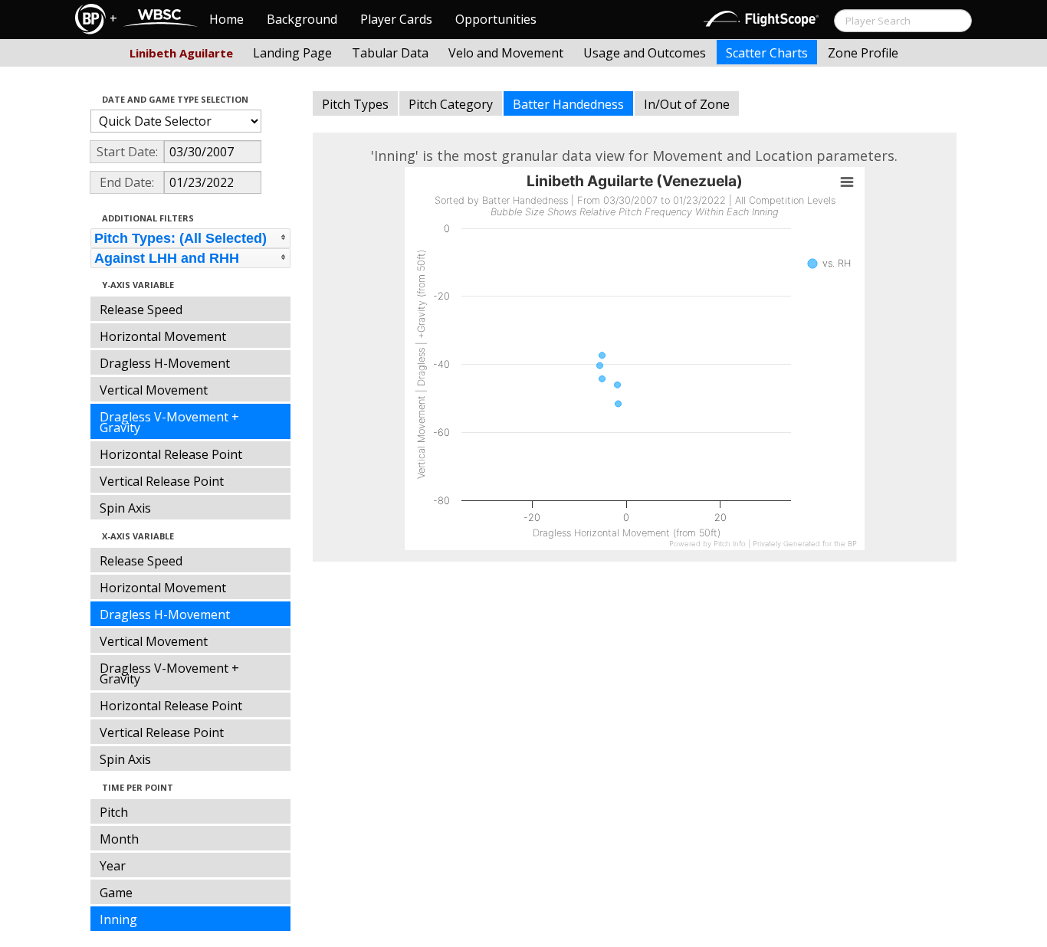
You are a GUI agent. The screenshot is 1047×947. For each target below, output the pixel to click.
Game (116, 892)
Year (113, 865)
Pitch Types (355, 104)
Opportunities (496, 19)
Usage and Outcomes (644, 52)
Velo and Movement (505, 52)
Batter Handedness (568, 104)
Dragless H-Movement (165, 363)
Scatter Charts (767, 52)
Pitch (114, 812)
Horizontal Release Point (171, 454)
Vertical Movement (154, 390)
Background (302, 19)
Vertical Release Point (162, 481)
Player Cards (396, 19)
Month (119, 839)
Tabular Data (390, 52)
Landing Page (292, 52)
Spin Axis (125, 508)
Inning (118, 919)
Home (226, 19)
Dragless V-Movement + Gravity (169, 422)
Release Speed (141, 309)
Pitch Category (451, 104)
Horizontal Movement (163, 336)
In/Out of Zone (687, 104)
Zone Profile (863, 52)
